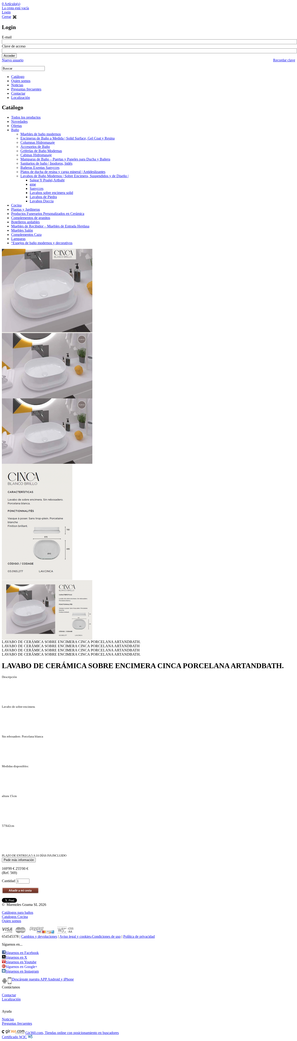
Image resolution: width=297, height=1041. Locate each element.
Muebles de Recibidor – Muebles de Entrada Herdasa (50, 226)
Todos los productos (26, 117)
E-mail (7, 37)
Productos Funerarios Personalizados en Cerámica (47, 214)
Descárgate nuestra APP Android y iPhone (43, 979)
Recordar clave (284, 60)
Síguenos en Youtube (21, 962)
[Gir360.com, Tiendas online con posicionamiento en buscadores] (13, 1033)
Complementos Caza (26, 235)
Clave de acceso (14, 46)
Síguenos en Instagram (22, 971)
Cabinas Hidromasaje (36, 155)
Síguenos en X (16, 957)
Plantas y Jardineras (25, 209)
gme (33, 184)
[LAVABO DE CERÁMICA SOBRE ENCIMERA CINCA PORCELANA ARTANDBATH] (47, 365)
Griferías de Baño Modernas (41, 151)
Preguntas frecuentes (26, 89)
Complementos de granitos (30, 218)
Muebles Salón (22, 230)
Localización (20, 98)
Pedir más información (19, 860)
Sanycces (36, 188)
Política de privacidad (139, 936)
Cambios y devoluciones (39, 936)
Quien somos (20, 81)
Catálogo (17, 77)
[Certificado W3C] (31, 1037)
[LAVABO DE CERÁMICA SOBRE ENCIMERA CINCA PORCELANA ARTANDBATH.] (47, 291)
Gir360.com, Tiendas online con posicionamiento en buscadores (72, 1033)
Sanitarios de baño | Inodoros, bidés (46, 163)
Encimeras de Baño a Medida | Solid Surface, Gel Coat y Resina (67, 138)
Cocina (16, 205)
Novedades (19, 121)
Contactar (18, 93)
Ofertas (16, 126)
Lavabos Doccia (42, 201)
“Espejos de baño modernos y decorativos (41, 243)
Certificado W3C (14, 1037)
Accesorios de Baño (35, 147)
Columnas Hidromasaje (37, 142)
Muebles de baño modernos (40, 134)
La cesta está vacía (15, 8)
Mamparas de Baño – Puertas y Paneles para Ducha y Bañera (65, 159)
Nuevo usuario (12, 60)
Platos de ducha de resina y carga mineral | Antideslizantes (62, 172)
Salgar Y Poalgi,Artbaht (47, 180)
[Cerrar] (14, 17)
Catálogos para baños (17, 912)
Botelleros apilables (25, 222)
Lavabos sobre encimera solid (51, 193)
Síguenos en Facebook (22, 953)
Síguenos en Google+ (21, 967)
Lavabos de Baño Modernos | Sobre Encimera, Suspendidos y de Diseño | (74, 176)
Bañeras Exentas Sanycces (39, 168)
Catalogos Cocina (15, 917)
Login (6, 12)
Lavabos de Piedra (43, 197)
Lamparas (18, 239)
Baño (15, 130)
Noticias (17, 85)
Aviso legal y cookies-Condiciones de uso (90, 936)
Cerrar (6, 17)
